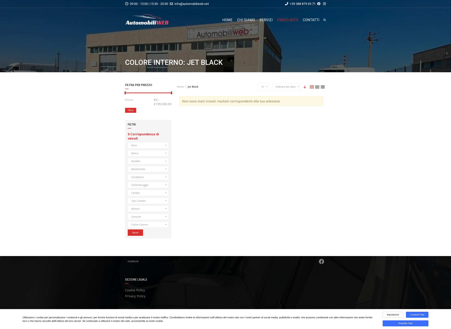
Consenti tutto (417, 314)
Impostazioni (393, 314)
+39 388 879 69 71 (302, 4)
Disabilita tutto (405, 323)
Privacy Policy (135, 296)
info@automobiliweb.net (192, 4)
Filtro (131, 110)
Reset (135, 232)
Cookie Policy (135, 290)
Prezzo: (129, 99)
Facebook (133, 261)
